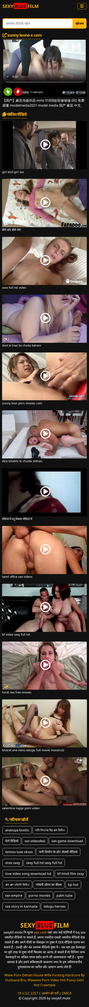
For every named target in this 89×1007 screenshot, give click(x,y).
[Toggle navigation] (82, 6)
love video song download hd (28, 873)
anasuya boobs (17, 830)
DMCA (67, 993)
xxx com (40, 932)
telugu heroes (55, 906)
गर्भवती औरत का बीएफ (49, 884)
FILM (20, 6)
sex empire (13, 895)
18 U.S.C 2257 (27, 993)
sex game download (67, 841)
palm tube (64, 895)
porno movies (39, 895)
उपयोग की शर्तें (50, 993)
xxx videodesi (35, 841)
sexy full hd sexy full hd (44, 862)
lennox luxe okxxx (19, 852)
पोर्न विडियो (11, 841)
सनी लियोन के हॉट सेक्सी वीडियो (58, 852)
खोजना (80, 23)
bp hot (73, 884)
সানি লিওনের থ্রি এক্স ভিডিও (50, 830)
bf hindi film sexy (70, 873)
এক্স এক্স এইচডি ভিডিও (17, 884)
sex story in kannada (21, 906)
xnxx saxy (12, 862)
